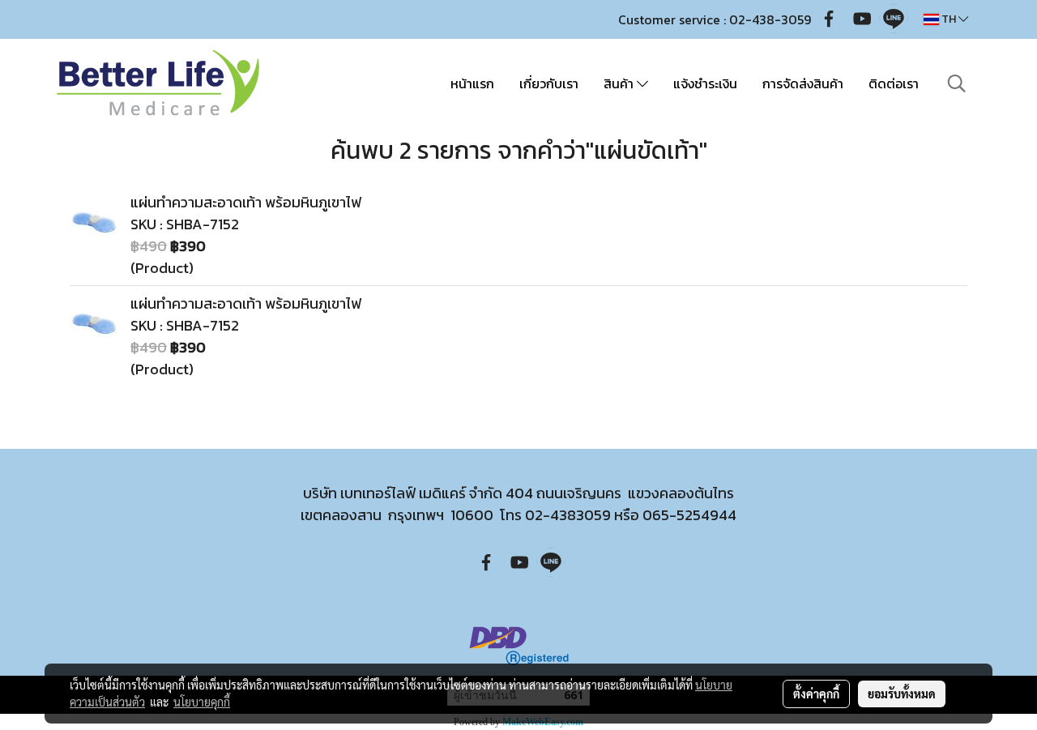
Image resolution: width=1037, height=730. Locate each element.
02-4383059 (568, 515)
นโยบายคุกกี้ (201, 701)
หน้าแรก (472, 83)
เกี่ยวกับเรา (548, 83)
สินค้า (620, 83)
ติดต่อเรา (893, 83)
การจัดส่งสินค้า (802, 83)
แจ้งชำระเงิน (705, 83)
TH (948, 19)
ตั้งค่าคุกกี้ (816, 693)
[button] (957, 83)
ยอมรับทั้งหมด (902, 693)
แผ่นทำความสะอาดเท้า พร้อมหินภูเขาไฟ (245, 202)
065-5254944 (689, 515)
